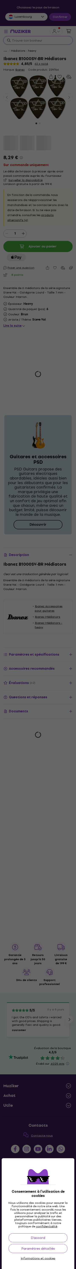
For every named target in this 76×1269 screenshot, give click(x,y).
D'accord (38, 1237)
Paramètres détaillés (38, 1248)
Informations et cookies (38, 1258)
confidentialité (46, 1226)
